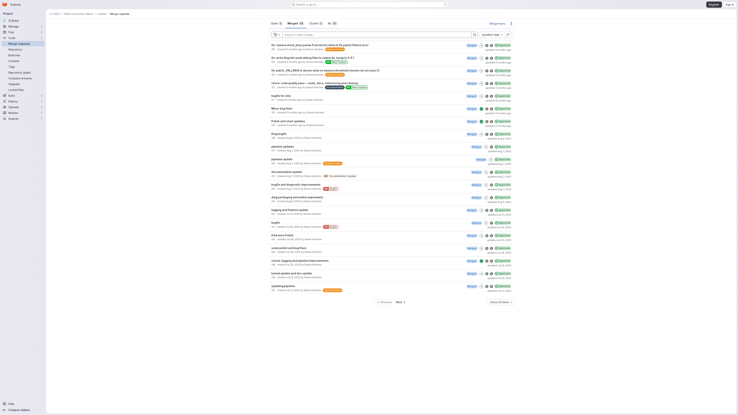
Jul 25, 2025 (293, 264)
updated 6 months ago (498, 100)
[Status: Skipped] (481, 45)
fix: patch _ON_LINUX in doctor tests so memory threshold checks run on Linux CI (325, 70)
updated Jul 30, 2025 (499, 227)
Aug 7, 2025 (293, 150)
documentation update (286, 171)
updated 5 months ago (498, 49)
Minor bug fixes (281, 108)
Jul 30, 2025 (293, 226)
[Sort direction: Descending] (508, 35)
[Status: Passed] (481, 109)
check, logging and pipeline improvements (300, 260)
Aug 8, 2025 (293, 137)
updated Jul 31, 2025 (499, 214)
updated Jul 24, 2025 (499, 278)
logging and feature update (289, 210)
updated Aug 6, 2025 (499, 202)
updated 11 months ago (498, 113)
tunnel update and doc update (291, 273)
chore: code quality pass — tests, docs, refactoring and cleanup (314, 83)
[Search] (475, 35)
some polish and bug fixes (288, 248)
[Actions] (511, 24)
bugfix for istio (281, 95)
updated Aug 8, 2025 (499, 138)
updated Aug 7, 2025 (499, 151)
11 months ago (295, 112)
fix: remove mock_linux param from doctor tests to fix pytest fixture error (320, 45)
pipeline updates (282, 146)
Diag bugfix (279, 133)
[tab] (276, 23)
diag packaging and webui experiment (297, 197)
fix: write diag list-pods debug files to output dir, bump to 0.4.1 (312, 57)
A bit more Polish (282, 235)
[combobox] (492, 35)
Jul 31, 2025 (293, 213)
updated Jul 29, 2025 (499, 265)
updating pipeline (283, 286)
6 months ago (294, 99)
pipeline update (282, 159)
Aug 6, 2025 (293, 201)
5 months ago (294, 49)
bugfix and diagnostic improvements (296, 184)
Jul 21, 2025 (293, 290)
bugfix (275, 222)
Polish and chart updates (288, 121)
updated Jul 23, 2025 (499, 290)
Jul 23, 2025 (293, 277)
